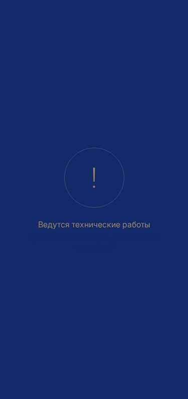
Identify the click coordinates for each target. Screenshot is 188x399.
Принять (45, 372)
